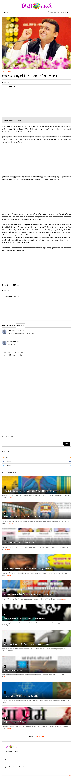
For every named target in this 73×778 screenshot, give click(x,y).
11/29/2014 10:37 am (20, 330)
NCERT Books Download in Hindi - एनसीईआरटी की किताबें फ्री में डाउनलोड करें (33, 491)
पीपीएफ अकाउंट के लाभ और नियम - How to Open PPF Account (26, 644)
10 (5, 718)
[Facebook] (48, 12)
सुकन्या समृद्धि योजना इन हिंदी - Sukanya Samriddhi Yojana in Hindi (28, 568)
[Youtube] (61, 12)
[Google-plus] (51, 12)
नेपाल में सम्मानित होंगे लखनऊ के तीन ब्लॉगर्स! (19, 542)
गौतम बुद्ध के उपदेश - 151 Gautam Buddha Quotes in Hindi (25, 618)
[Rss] (58, 12)
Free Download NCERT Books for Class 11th (21, 696)
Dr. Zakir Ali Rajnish (39, 736)
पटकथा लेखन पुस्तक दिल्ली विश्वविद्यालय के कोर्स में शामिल (23, 516)
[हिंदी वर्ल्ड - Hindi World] (36, 8)
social (9, 71)
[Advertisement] (36, 103)
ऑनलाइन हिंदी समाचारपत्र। (13, 670)
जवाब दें (8, 336)
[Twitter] (55, 12)
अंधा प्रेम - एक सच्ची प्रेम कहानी (15, 722)
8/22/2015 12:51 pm (20, 341)
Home (3, 71)
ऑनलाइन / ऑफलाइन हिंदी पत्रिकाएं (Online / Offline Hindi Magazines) (30, 594)
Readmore (10, 497)
